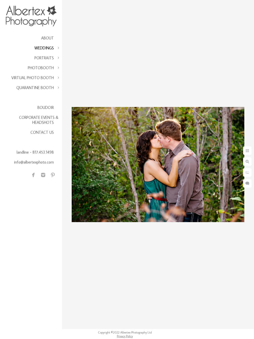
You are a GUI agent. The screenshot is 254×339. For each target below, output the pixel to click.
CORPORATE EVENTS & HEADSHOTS (38, 120)
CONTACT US (42, 132)
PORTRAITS (44, 57)
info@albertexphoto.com (34, 162)
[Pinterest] (53, 175)
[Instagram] (43, 175)
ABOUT (47, 37)
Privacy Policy (125, 336)
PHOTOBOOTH (41, 67)
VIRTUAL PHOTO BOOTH (32, 77)
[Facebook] (33, 175)
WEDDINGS (44, 47)
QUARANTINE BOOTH (35, 87)
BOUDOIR (45, 107)
